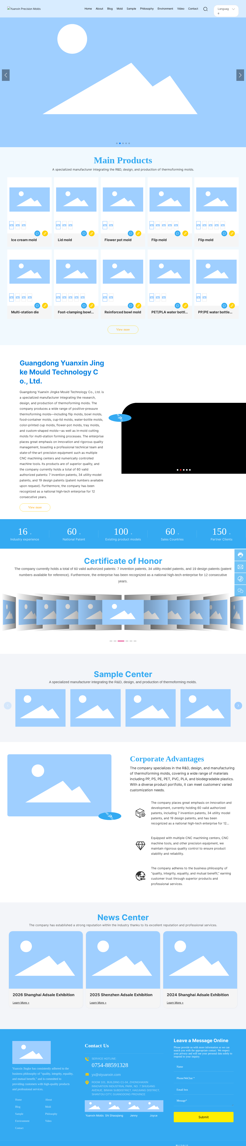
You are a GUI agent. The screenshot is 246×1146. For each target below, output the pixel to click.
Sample (19, 1113)
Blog (17, 1106)
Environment (22, 1121)
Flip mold (159, 240)
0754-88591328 (110, 1065)
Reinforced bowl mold (123, 312)
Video (48, 1121)
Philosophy (51, 1113)
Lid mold (65, 240)
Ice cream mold (24, 240)
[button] (117, 143)
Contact (19, 1128)
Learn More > (21, 1002)
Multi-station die (25, 312)
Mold (48, 1106)
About (48, 1099)
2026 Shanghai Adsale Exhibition (43, 994)
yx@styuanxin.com (106, 1075)
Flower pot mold (118, 240)
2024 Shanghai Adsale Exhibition (198, 994)
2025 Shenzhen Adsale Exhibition (121, 994)
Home (18, 1099)
